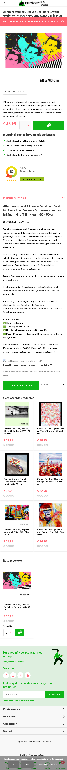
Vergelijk (7, 626)
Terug (4, 3)
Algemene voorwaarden (29, 741)
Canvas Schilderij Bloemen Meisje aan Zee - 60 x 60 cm (50, 481)
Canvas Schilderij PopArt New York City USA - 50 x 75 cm (16, 532)
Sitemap (47, 741)
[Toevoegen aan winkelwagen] (19, 632)
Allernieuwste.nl (36, 754)
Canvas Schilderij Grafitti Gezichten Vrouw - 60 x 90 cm (16, 607)
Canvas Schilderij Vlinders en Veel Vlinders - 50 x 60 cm (50, 431)
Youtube (28, 675)
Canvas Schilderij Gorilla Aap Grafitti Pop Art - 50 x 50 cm (50, 532)
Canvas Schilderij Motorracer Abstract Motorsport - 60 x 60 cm (16, 481)
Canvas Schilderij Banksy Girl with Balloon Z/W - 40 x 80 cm (16, 431)
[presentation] (61, 57)
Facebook (6, 675)
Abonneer (54, 694)
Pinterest (20, 675)
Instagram (13, 675)
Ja (13, 764)
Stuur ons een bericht (21, 385)
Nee (27, 764)
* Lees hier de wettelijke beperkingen (18, 700)
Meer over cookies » (48, 764)
